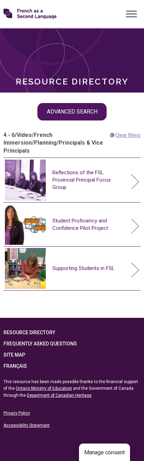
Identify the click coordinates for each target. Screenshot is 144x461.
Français (15, 366)
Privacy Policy (16, 413)
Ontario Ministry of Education (44, 388)
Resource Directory (29, 332)
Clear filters (128, 135)
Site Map (14, 355)
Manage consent (104, 452)
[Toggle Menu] (131, 13)
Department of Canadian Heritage (59, 395)
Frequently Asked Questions (40, 343)
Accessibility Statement (26, 425)
